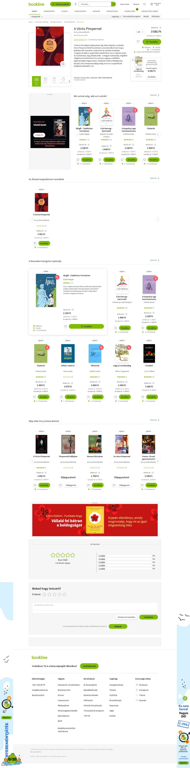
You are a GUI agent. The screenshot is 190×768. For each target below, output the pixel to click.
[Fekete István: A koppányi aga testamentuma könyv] (128, 116)
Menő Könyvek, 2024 (80, 35)
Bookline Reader (91, 695)
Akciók (146, 16)
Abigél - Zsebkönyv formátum (84, 129)
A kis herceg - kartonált (106, 129)
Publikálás (148, 617)
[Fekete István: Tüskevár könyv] (150, 116)
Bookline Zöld (64, 690)
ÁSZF (60, 721)
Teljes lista (153, 95)
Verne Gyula (68, 371)
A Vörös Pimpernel (41, 214)
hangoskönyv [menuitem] (80, 11)
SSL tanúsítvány (35, 752)
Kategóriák (36, 16)
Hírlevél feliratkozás (93, 705)
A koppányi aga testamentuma (129, 129)
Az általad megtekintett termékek (46, 179)
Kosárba (154, 41)
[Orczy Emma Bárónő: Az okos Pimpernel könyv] (121, 444)
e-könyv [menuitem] (64, 11)
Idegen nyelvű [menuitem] (112, 11)
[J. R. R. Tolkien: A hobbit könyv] (149, 353)
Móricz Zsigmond (122, 371)
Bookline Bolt (38, 695)
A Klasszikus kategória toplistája (45, 261)
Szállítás (113, 695)
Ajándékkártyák (90, 690)
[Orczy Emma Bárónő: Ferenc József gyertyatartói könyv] (148, 444)
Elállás (112, 715)
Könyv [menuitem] (34, 11)
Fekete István (128, 134)
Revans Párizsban (95, 456)
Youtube (142, 700)
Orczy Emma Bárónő (41, 220)
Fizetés (112, 690)
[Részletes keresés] (75, 4)
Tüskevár (151, 128)
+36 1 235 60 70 (38, 685)
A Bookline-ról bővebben (69, 685)
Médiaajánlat (63, 705)
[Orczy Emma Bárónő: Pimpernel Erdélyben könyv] (68, 444)
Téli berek (95, 365)
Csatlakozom (89, 666)
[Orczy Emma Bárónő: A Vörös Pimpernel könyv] (50, 46)
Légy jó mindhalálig (122, 365)
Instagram (144, 690)
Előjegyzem (71, 485)
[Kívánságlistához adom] (138, 41)
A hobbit (149, 365)
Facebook (143, 685)
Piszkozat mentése (126, 617)
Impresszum (63, 700)
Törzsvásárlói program (131, 16)
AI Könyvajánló (62, 4)
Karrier (61, 695)
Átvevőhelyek (115, 700)
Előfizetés (156, 16)
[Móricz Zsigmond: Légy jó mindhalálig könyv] (122, 353)
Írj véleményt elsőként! (96, 40)
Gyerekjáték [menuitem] (131, 10)
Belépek (136, 4)
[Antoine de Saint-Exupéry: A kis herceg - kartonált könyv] (106, 116)
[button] (69, 81)
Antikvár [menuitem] (96, 11)
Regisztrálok (124, 4)
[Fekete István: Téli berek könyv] (95, 353)
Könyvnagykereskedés (67, 710)
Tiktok (142, 695)
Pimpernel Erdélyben (68, 456)
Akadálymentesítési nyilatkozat (66, 730)
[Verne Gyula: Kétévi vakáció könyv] (68, 353)
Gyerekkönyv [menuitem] (49, 11)
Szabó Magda (84, 134)
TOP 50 (87, 715)
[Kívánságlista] (144, 4)
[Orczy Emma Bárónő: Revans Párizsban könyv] (95, 444)
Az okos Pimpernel (121, 456)
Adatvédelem (63, 715)
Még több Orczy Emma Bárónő (44, 421)
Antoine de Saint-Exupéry (106, 135)
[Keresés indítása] (113, 4)
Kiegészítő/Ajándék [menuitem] (150, 11)
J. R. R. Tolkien (149, 371)
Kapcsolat (114, 705)
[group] (36, 81)
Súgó (111, 710)
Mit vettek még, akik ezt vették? (90, 96)
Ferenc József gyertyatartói (148, 457)
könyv (84, 103)
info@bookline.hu (40, 690)
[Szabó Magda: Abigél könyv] (84, 116)
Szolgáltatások (116, 685)
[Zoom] (63, 64)
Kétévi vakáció (68, 365)
